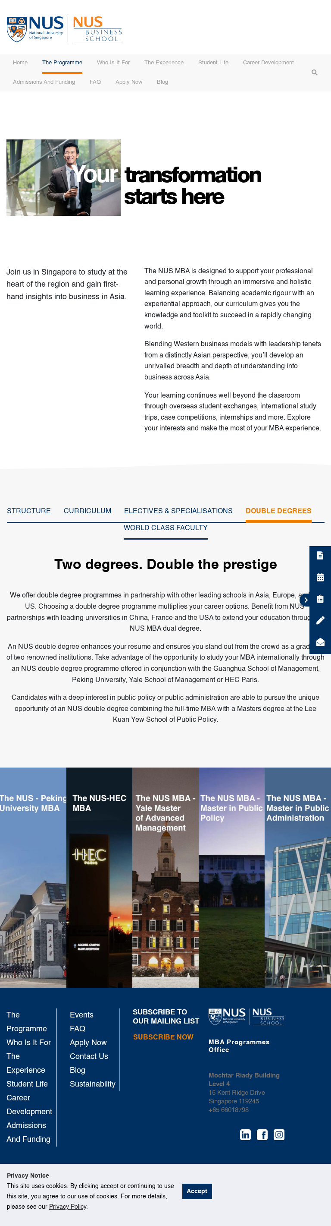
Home (20, 63)
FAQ (95, 82)
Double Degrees (279, 511)
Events (82, 1015)
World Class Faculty (166, 528)
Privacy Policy (67, 1207)
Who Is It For (113, 63)
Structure (29, 511)
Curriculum (87, 511)
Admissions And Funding (44, 82)
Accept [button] (197, 1191)
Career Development (268, 63)
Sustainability (93, 1084)
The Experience (164, 63)
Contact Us (89, 1057)
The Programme (62, 63)
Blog (162, 82)
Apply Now (129, 82)
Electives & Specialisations (178, 511)
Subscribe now (163, 1037)
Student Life (213, 63)
